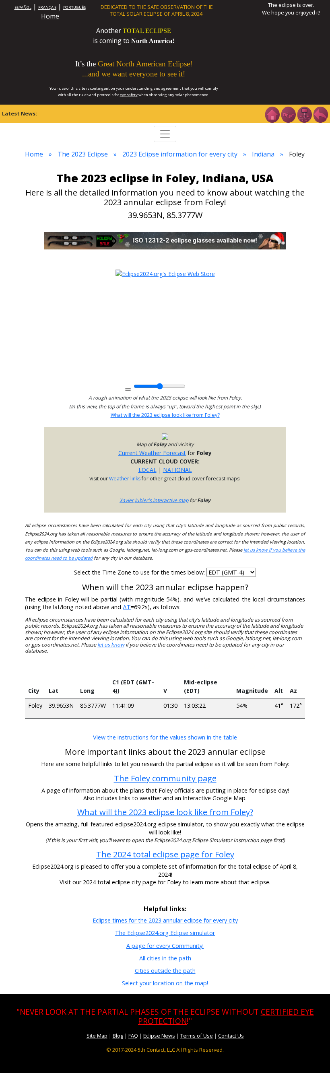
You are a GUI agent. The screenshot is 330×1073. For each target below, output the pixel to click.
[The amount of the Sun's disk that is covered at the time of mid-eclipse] (252, 667)
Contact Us (231, 1035)
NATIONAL (177, 470)
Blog (118, 1035)
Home (50, 16)
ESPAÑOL (22, 7)
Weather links (124, 478)
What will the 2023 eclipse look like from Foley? (165, 415)
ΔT (127, 607)
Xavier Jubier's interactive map (154, 500)
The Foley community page (165, 778)
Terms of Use (196, 1035)
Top (312, 1055)
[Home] (272, 113)
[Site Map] (304, 113)
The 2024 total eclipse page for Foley (165, 854)
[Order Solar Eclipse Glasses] (165, 240)
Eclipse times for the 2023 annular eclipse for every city (165, 920)
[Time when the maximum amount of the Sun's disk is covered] (207, 667)
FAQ (133, 1035)
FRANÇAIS (47, 7)
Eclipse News (159, 1035)
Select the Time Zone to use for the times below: (140, 572)
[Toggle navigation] (165, 134)
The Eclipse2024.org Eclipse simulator (165, 933)
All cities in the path (165, 958)
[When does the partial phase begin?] (134, 667)
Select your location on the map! (165, 983)
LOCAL (147, 470)
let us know (110, 644)
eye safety (129, 94)
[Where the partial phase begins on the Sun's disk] (170, 667)
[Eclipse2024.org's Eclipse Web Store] (165, 273)
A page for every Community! (165, 945)
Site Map (97, 1035)
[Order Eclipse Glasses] (288, 113)
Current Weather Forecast (152, 453)
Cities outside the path (165, 970)
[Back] (320, 113)
